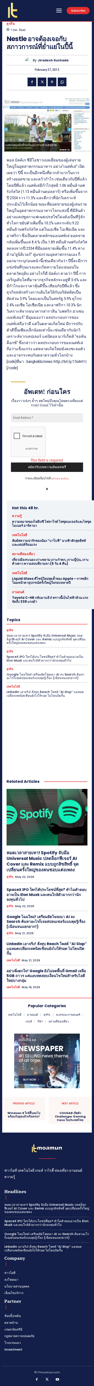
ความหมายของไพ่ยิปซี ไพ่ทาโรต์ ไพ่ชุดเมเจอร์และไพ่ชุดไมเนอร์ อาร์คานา (51, 523)
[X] (42, 82)
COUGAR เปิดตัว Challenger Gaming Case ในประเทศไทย (70, 1116)
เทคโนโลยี (19, 535)
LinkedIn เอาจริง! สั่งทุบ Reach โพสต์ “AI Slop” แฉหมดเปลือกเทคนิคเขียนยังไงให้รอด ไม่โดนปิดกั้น (45, 694)
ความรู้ (17, 516)
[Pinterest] (52, 82)
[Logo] (12, 10)
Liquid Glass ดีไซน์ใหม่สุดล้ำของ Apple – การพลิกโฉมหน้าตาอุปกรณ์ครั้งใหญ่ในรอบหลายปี (50, 580)
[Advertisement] (47, 733)
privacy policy (59, 478)
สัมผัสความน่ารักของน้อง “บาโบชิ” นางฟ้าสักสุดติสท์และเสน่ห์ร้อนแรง (49, 542)
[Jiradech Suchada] (29, 60)
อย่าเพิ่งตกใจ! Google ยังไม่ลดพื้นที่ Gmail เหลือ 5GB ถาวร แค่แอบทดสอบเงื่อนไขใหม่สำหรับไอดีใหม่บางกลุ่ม (46, 975)
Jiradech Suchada (53, 60)
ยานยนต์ (18, 592)
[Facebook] (32, 82)
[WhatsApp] (62, 82)
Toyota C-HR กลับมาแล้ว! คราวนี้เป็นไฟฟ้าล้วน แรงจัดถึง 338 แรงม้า (50, 599)
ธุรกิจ (11, 23)
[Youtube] (57, 1380)
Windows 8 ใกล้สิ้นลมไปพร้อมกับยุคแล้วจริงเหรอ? (23, 1114)
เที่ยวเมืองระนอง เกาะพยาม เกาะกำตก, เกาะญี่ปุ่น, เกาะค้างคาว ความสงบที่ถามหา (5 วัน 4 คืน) (50, 561)
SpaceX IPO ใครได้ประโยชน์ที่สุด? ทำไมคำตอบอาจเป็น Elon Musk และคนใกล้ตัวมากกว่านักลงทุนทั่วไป (45, 659)
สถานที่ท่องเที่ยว (23, 554)
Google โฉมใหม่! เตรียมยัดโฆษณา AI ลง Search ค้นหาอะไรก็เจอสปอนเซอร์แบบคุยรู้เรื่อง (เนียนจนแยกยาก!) (45, 676)
